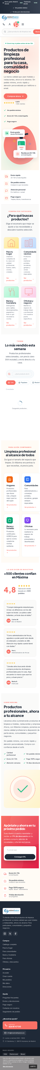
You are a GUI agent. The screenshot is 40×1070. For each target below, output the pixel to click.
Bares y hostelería (9, 955)
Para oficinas (7, 958)
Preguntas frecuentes (11, 998)
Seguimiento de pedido (11, 1012)
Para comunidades (9, 951)
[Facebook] (15, 934)
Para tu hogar (8, 948)
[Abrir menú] (23, 24)
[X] (10, 934)
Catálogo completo (10, 944)
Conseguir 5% (20, 857)
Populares (24, 382)
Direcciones (7, 987)
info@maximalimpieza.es (16, 1033)
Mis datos (6, 983)
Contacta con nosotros (11, 1008)
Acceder (6, 973)
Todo (12, 382)
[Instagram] (5, 934)
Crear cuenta (7, 976)
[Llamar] (4, 24)
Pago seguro (7, 1005)
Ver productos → (30, 507)
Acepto (33, 1066)
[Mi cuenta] (10, 24)
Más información (8, 1066)
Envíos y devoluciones (11, 1001)
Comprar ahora (14, 96)
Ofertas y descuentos (11, 962)
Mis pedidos (7, 980)
